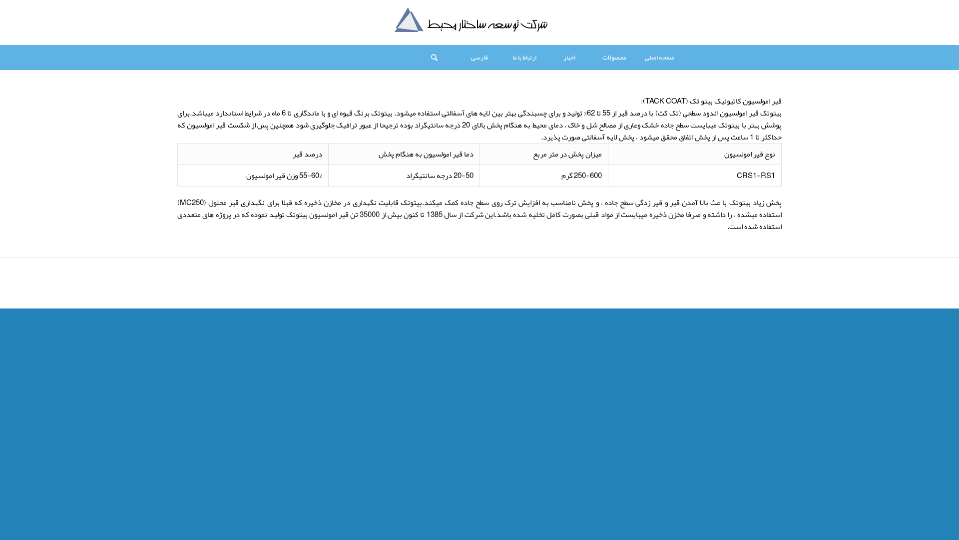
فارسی (479, 57)
